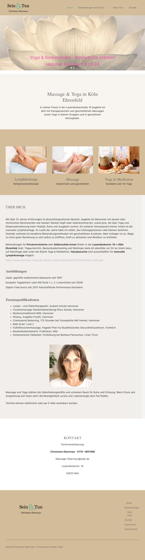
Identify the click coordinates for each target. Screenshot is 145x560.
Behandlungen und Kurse (91, 7)
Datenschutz (131, 529)
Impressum (130, 524)
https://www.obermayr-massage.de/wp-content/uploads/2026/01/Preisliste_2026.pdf (54, 260)
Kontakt (133, 7)
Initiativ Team (56, 547)
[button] (4, 37)
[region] (72, 37)
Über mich (118, 7)
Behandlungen (132, 507)
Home (70, 7)
